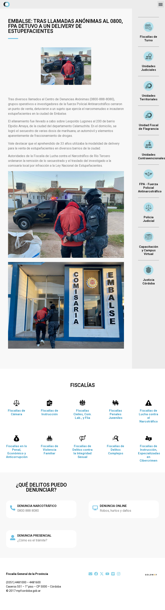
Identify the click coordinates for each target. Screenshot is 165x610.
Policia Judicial (148, 219)
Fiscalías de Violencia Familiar (49, 449)
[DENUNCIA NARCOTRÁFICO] (12, 508)
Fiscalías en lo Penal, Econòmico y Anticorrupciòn (17, 451)
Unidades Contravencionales (151, 156)
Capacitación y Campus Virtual (148, 250)
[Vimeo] (113, 574)
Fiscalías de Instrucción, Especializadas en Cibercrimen (149, 453)
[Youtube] (107, 574)
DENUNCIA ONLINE (113, 506)
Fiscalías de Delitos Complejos (115, 449)
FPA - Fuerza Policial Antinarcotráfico (150, 187)
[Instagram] (119, 574)
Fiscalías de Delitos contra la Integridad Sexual (82, 451)
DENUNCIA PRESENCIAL (34, 535)
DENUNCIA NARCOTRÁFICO (37, 506)
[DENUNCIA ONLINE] (95, 508)
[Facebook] (96, 574)
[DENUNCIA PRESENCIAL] (12, 537)
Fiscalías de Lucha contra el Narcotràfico (148, 416)
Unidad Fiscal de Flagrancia (149, 127)
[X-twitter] (102, 574)
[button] (160, 4)
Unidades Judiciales (148, 68)
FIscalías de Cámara (16, 412)
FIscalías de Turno (148, 38)
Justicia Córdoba (148, 281)
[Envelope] (90, 574)
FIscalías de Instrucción (49, 412)
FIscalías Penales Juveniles (115, 414)
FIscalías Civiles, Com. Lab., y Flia (82, 414)
